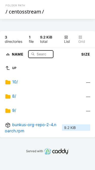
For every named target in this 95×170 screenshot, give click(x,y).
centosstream (25, 11)
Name (18, 54)
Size (85, 54)
